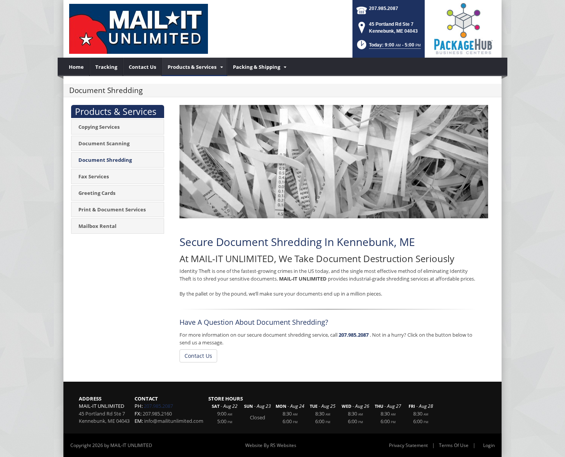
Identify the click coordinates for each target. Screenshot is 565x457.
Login (489, 445)
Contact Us (198, 355)
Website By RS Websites (270, 445)
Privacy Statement (408, 445)
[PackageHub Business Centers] (463, 28)
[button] (388, 47)
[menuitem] (76, 67)
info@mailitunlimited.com (173, 420)
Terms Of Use (454, 445)
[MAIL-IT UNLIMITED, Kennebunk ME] (138, 29)
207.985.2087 (383, 8)
